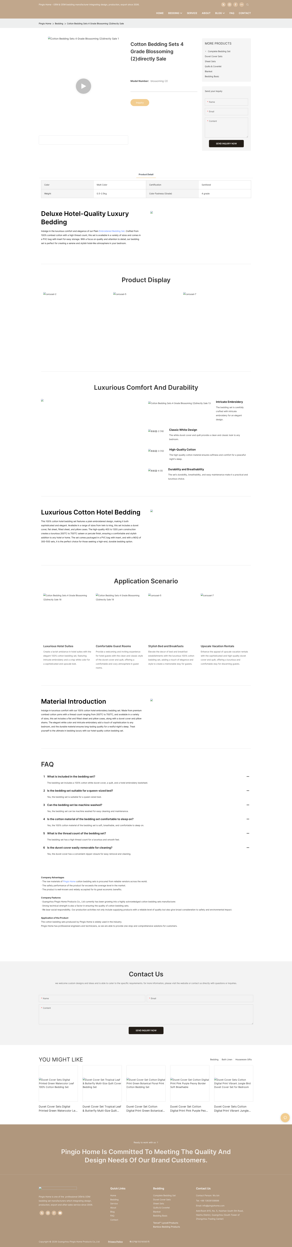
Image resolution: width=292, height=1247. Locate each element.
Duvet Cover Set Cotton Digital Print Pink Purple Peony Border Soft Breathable (189, 1109)
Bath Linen (227, 1059)
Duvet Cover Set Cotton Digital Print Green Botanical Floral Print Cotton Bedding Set (144, 1109)
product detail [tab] (146, 174)
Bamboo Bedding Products (166, 1226)
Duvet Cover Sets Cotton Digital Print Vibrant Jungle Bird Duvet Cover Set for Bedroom (231, 1109)
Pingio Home (45, 23)
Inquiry (140, 102)
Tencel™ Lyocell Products (165, 1222)
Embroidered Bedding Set (112, 231)
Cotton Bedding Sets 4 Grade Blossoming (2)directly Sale (95, 23)
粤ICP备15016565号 (139, 1241)
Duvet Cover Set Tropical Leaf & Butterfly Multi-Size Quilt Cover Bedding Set (102, 1109)
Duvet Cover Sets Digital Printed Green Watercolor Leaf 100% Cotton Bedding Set (58, 1109)
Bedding (59, 23)
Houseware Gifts (243, 1059)
